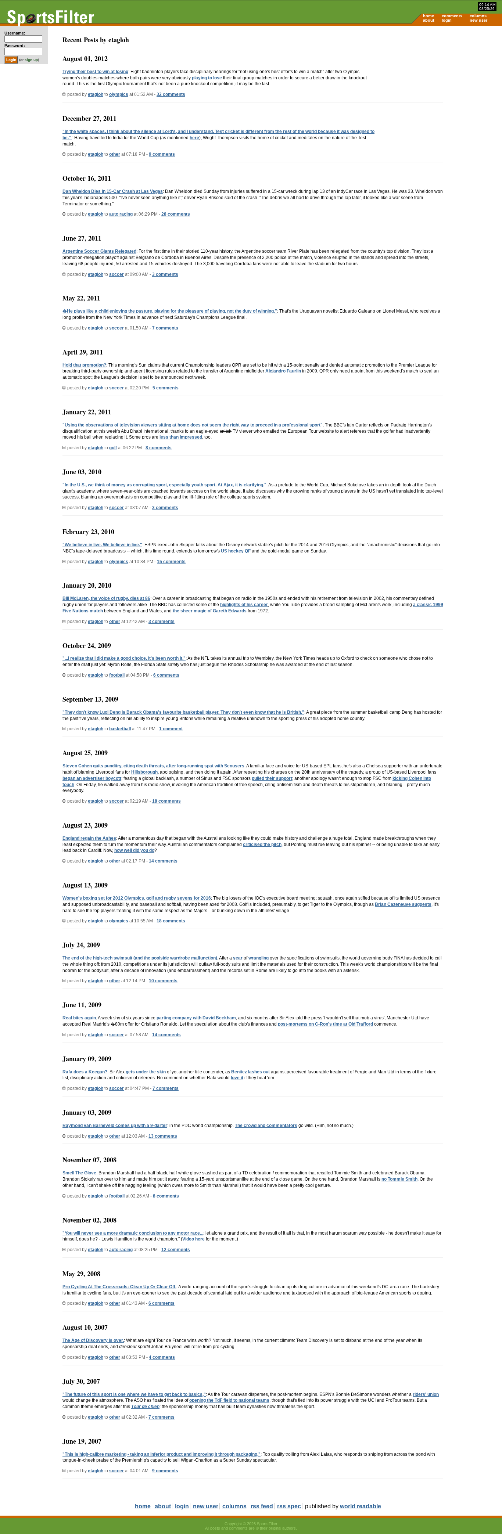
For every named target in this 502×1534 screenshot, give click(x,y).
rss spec (289, 1506)
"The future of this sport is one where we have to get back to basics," (134, 1394)
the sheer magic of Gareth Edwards (210, 610)
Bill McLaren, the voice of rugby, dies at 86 (106, 598)
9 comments (162, 154)
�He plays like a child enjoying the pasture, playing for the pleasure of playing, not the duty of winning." (169, 311)
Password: (14, 45)
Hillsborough (144, 772)
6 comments (166, 675)
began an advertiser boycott (91, 778)
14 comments (163, 861)
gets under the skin (146, 1071)
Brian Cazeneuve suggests (403, 904)
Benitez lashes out (250, 1071)
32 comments (171, 94)
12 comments (175, 1249)
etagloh (95, 94)
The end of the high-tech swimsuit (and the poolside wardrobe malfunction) (139, 958)
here (194, 137)
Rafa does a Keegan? (84, 1071)
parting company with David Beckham (196, 1017)
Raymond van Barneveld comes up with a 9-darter (114, 1125)
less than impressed (180, 437)
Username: (14, 33)
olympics (118, 94)
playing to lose (207, 77)
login (447, 20)
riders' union (426, 1394)
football (117, 675)
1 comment (171, 728)
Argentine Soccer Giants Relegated (99, 251)
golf (113, 447)
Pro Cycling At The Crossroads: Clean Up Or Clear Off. (119, 1286)
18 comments (166, 801)
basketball (120, 728)
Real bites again (79, 1017)
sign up (31, 60)
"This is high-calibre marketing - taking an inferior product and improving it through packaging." (161, 1454)
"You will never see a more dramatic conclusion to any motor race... (132, 1233)
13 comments (162, 1136)
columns (478, 16)
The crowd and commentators (266, 1125)
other (114, 154)
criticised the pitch (262, 844)
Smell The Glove (79, 1172)
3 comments (165, 274)
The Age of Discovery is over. (93, 1340)
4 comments (162, 1357)
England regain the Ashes (89, 838)
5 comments (166, 387)
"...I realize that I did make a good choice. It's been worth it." (124, 658)
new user (478, 20)
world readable (360, 1506)
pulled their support (272, 778)
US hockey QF (236, 551)
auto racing (121, 214)
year (238, 958)
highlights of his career (244, 604)
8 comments (159, 447)
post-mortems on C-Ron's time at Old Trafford (325, 1024)
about (428, 20)
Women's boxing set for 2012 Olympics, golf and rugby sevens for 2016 (136, 898)
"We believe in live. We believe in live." (102, 544)
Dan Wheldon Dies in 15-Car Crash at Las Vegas (112, 191)
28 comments (175, 214)
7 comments (165, 328)
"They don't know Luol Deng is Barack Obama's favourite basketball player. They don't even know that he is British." (183, 712)
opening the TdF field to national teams (229, 1400)
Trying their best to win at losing (95, 71)
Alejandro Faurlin (283, 371)
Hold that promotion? (84, 365)
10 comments (163, 980)
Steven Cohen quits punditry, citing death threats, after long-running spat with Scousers (153, 765)
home (428, 16)
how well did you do (134, 850)
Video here (193, 1239)
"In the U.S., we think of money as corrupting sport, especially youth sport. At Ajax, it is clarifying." (164, 484)
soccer (116, 274)
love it (237, 1077)
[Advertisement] (439, 83)
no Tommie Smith (399, 1179)
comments (452, 16)
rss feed (262, 1506)
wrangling (258, 958)
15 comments (171, 561)
